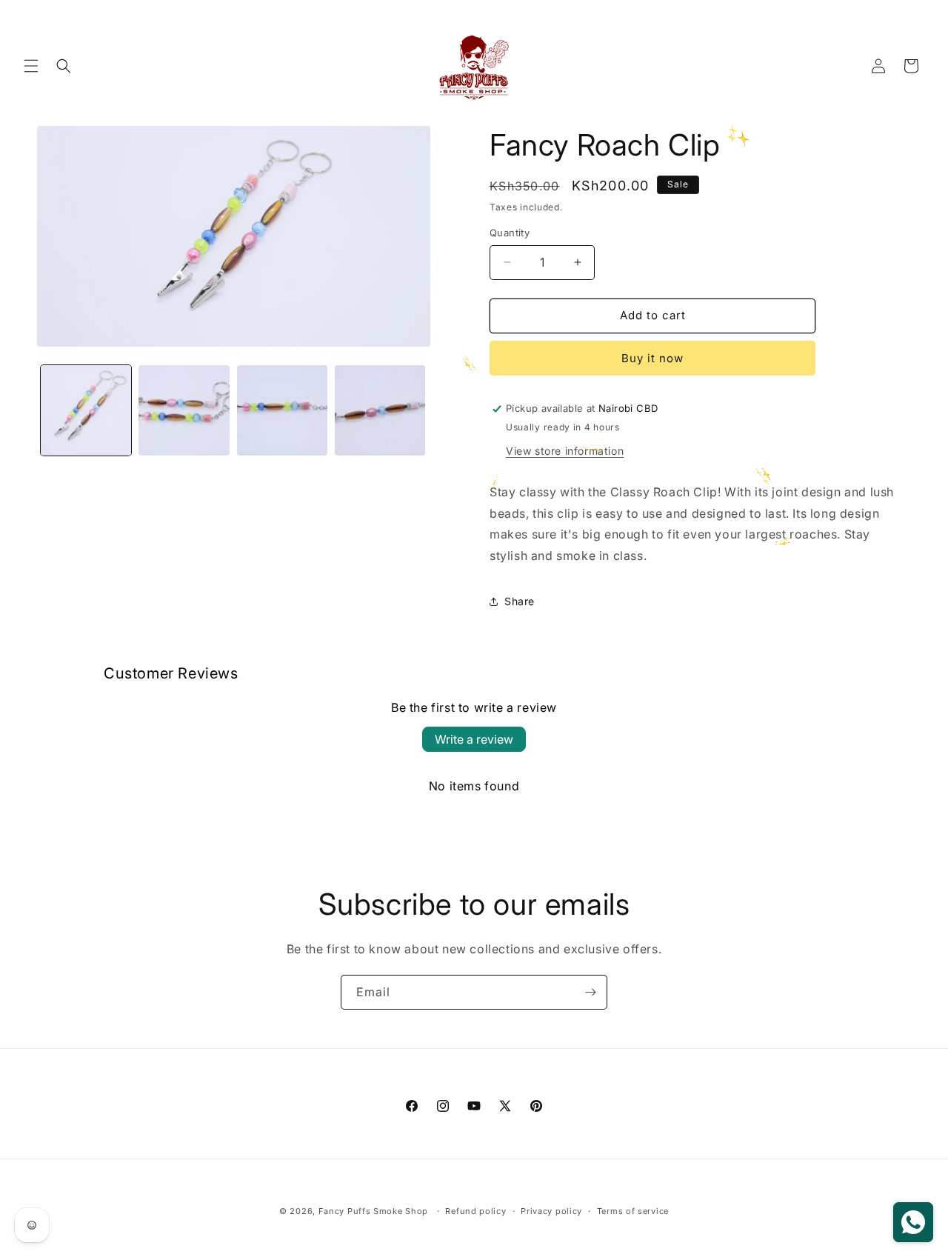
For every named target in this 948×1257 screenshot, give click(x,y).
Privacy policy (551, 1211)
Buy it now (652, 358)
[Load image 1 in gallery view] (86, 410)
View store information (565, 450)
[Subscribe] (590, 992)
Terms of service (633, 1211)
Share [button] (519, 601)
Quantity (510, 233)
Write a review (474, 739)
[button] (31, 66)
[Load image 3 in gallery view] (282, 410)
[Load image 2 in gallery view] (183, 410)
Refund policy (475, 1211)
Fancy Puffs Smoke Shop (373, 1211)
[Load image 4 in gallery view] (380, 410)
